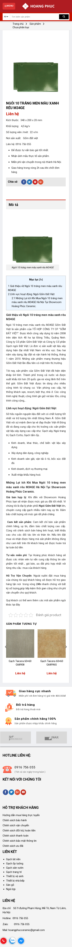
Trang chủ (18, 23)
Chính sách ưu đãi (13, 845)
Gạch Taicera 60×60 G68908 (20, 663)
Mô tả (13, 205)
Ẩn (41, 279)
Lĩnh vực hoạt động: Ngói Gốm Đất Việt (31, 294)
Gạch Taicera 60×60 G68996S (51, 663)
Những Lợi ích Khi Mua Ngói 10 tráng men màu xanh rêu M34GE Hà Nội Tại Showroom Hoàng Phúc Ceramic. (37, 302)
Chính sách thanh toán (15, 835)
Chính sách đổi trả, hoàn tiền (19, 830)
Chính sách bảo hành (15, 820)
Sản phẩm (35, 23)
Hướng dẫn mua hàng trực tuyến (21, 815)
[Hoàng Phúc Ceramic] (38, 6)
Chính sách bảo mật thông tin (20, 840)
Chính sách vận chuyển (16, 825)
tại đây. (16, 604)
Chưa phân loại (21, 27)
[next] (66, 654)
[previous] (6, 654)
